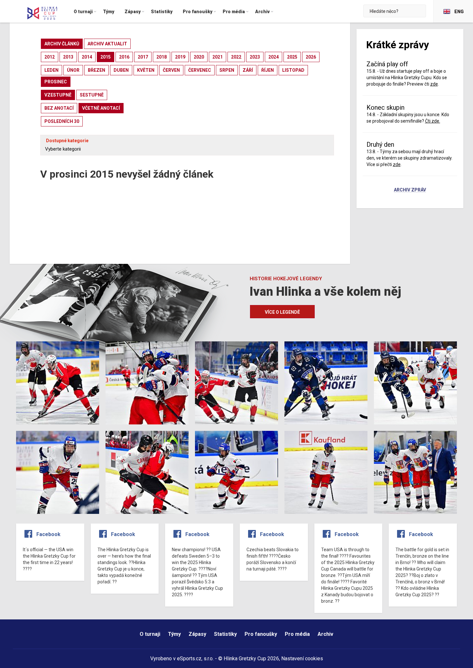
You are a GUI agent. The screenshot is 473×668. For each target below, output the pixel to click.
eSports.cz (189, 658)
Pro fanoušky (261, 634)
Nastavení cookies (302, 658)
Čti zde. (432, 121)
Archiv (325, 634)
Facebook (48, 534)
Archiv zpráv (410, 190)
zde (397, 164)
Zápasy (197, 634)
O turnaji (150, 634)
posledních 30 (61, 121)
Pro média (297, 634)
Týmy (174, 634)
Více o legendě (282, 312)
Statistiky (225, 634)
